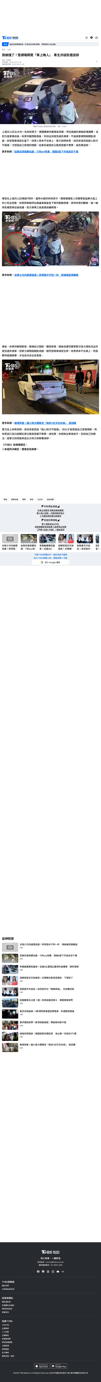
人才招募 (5, 1332)
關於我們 (5, 1285)
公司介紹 (5, 1325)
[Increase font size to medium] (86, 37)
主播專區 (5, 1335)
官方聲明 (5, 1352)
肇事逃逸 (14, 499)
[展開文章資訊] (96, 61)
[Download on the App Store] (42, 1366)
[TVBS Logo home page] (10, 37)
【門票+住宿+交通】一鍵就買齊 (50, 529)
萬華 (24, 499)
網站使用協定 (7, 1308)
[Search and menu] (96, 37)
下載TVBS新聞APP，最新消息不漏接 (50, 554)
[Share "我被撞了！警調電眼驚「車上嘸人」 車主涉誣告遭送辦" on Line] (91, 37)
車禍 (5, 499)
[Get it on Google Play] (59, 1366)
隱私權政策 (6, 1302)
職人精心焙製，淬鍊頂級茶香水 (50, 513)
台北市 (40, 499)
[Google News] (62, 1271)
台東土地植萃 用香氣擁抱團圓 (50, 510)
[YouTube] (57, 1271)
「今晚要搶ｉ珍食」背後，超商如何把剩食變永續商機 (30, 44)
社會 (9, 49)
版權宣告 (5, 1312)
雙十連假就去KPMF (50, 524)
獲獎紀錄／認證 (8, 1356)
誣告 (31, 499)
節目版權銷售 (7, 1342)
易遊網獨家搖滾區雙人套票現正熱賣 (50, 526)
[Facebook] (38, 1271)
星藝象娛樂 (6, 1338)
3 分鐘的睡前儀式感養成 (50, 516)
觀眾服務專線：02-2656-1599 (50, 1265)
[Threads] (48, 1271)
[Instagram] (52, 1271)
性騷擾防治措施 (8, 1305)
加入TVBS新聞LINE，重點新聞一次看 (50, 558)
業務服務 (5, 1349)
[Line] (43, 1271)
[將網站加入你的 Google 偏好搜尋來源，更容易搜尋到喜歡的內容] (50, 562)
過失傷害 (50, 499)
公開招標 (5, 1345)
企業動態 (5, 1328)
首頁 (3, 49)
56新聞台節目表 (8, 1289)
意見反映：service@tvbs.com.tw (50, 1262)
